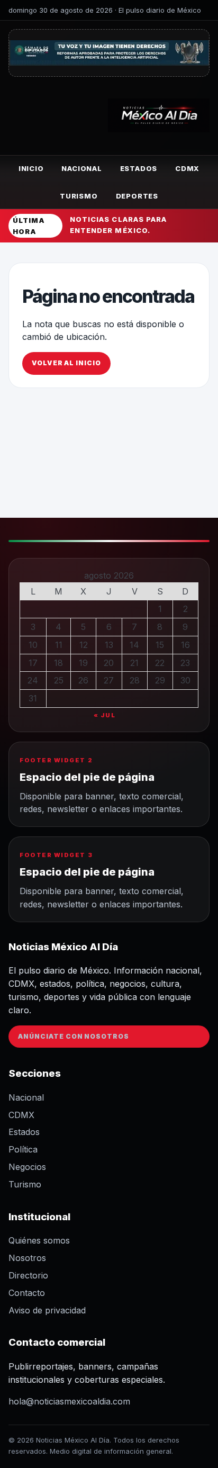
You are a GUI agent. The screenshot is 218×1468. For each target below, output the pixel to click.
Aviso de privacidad (47, 1310)
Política (23, 1149)
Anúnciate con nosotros (73, 1036)
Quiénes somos (39, 1240)
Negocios (27, 1166)
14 (134, 645)
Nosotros (27, 1258)
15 (160, 645)
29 (160, 680)
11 (58, 645)
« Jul (105, 715)
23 (185, 663)
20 (109, 663)
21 (134, 663)
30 (185, 680)
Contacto (26, 1292)
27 (109, 680)
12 (83, 645)
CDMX (187, 168)
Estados (138, 168)
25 (58, 680)
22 (160, 663)
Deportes (137, 196)
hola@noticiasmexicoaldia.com (69, 1401)
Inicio (31, 168)
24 (33, 680)
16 (185, 645)
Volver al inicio (66, 363)
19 (83, 663)
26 (83, 680)
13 (109, 645)
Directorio (28, 1275)
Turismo (78, 196)
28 (135, 680)
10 (33, 645)
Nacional (81, 168)
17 (33, 663)
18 (58, 663)
